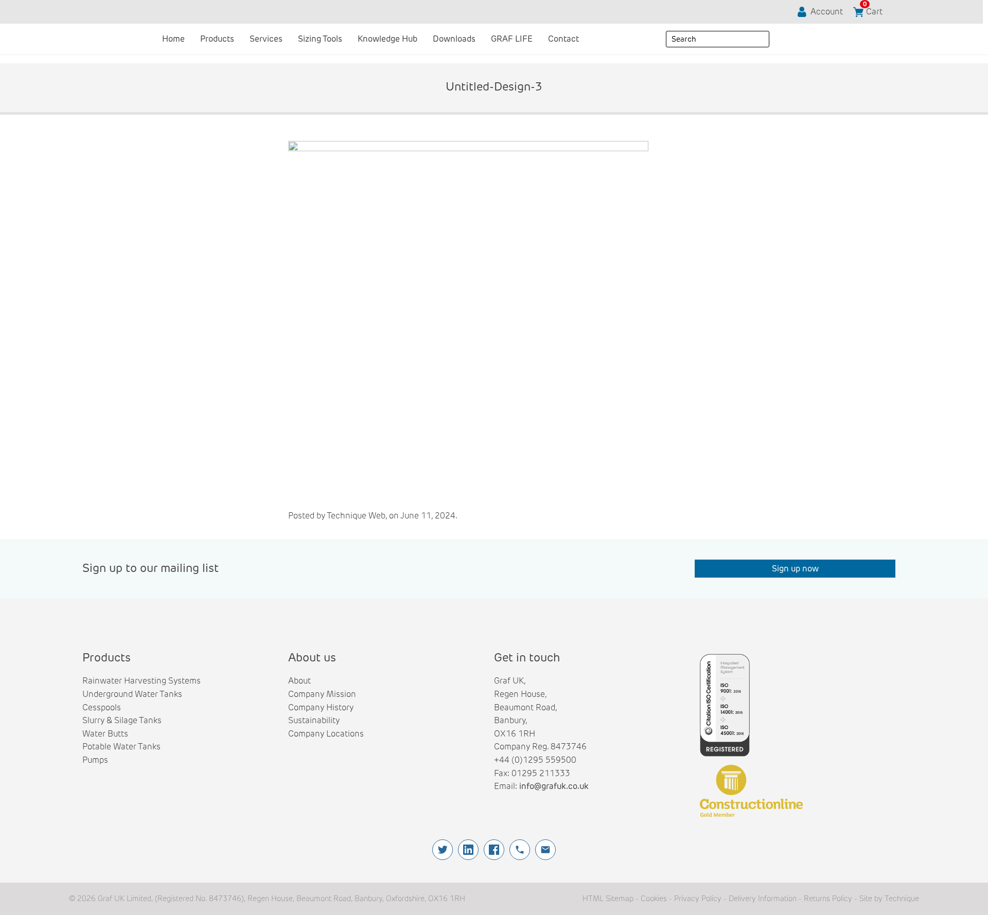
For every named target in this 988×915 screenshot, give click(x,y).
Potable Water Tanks (121, 746)
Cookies (654, 898)
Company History (321, 707)
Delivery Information (763, 898)
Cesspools (101, 707)
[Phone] (519, 849)
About (299, 681)
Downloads (454, 39)
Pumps (95, 760)
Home (173, 39)
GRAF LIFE (512, 39)
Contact (563, 39)
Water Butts (105, 734)
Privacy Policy (697, 898)
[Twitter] (442, 849)
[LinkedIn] (468, 849)
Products (217, 39)
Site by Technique (889, 898)
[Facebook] (494, 849)
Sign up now (795, 568)
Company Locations (326, 734)
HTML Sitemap (608, 898)
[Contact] (545, 849)
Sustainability (314, 720)
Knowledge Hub (387, 39)
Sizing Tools (320, 39)
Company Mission (322, 694)
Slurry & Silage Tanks (122, 720)
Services (266, 39)
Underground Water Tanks (132, 694)
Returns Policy (828, 898)
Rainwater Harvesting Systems (141, 681)
